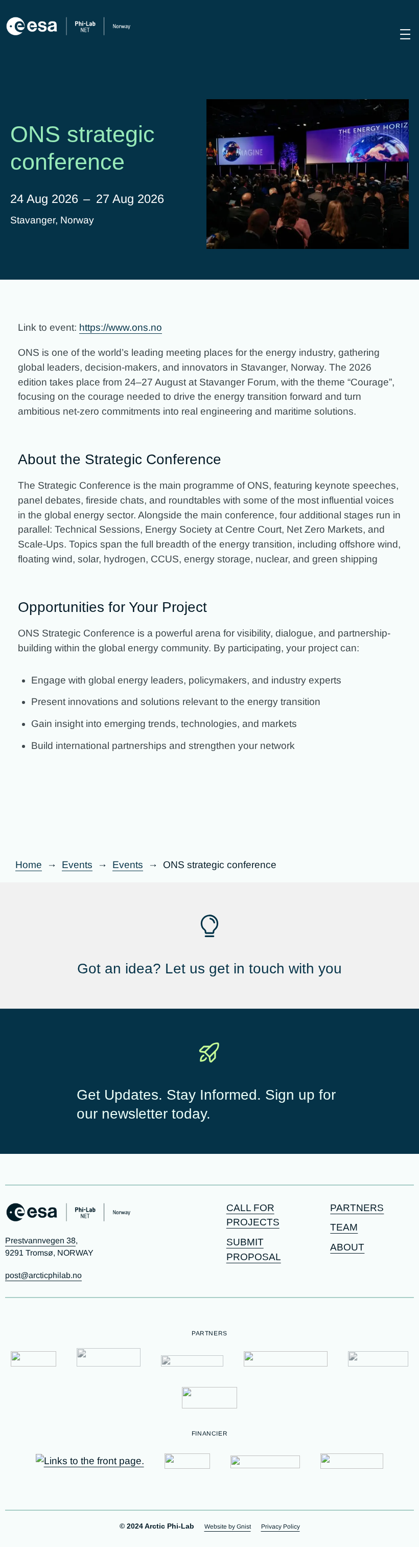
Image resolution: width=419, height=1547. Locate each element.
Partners (357, 1207)
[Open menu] (405, 34)
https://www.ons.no (120, 327)
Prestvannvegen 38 (40, 1240)
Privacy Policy (280, 1526)
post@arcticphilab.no (43, 1275)
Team (344, 1227)
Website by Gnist (227, 1526)
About (347, 1247)
